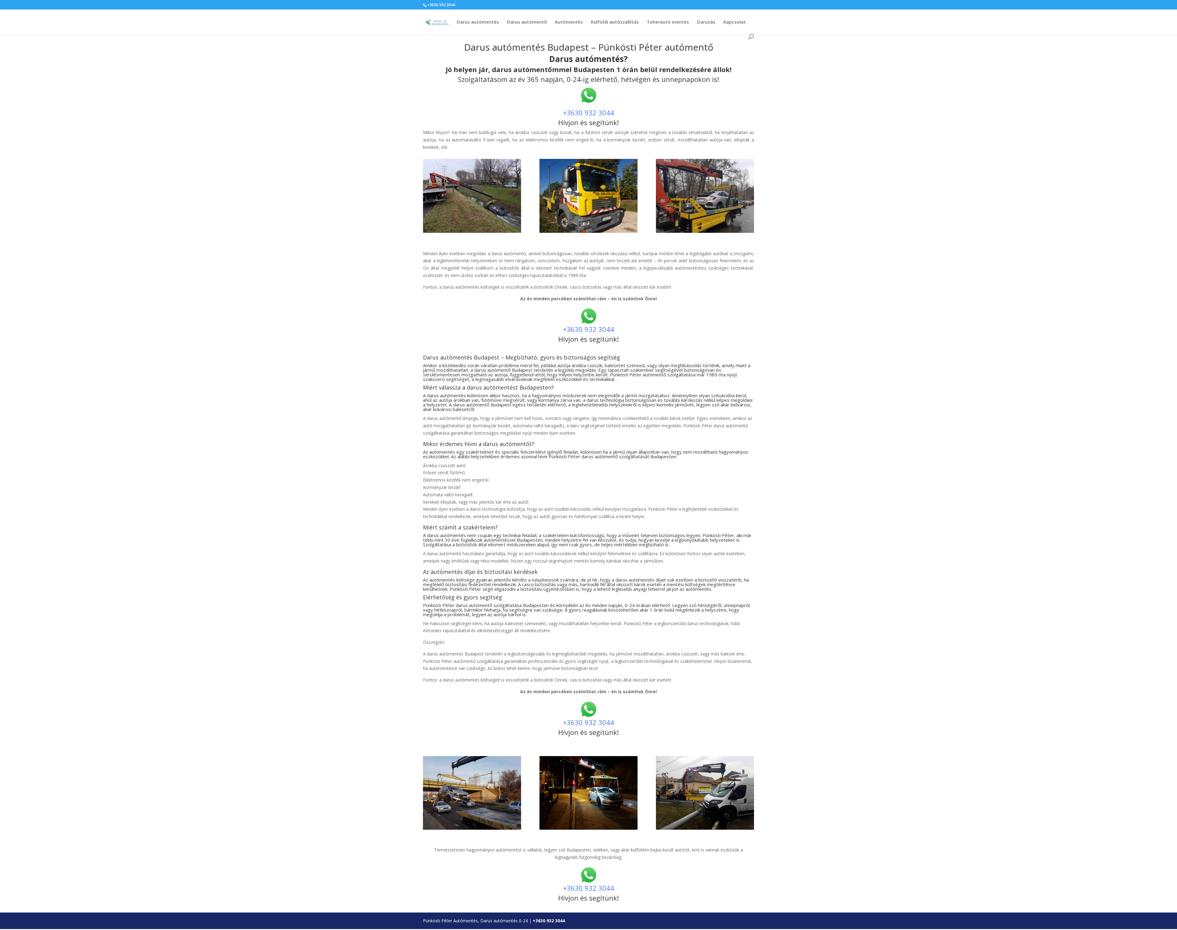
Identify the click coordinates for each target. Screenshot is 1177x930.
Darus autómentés (478, 22)
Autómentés (569, 22)
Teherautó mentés (668, 22)
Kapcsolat (734, 22)
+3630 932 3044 (588, 112)
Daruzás (706, 22)
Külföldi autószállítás (615, 22)
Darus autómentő (527, 22)
